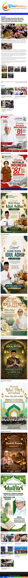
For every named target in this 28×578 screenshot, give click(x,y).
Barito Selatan (3, 107)
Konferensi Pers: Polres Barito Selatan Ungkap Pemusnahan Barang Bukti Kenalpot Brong (20, 81)
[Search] (26, 14)
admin (7, 22)
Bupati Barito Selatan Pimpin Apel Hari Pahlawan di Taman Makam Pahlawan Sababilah (7, 97)
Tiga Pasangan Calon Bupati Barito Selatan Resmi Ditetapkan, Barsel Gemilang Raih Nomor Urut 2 (7, 110)
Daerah (6, 107)
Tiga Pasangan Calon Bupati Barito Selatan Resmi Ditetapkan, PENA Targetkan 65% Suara (20, 97)
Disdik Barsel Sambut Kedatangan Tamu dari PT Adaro (7, 81)
